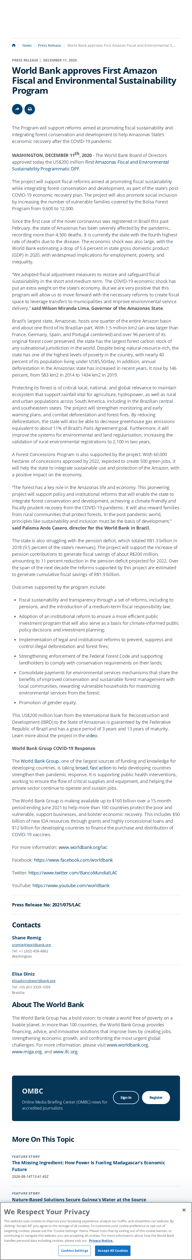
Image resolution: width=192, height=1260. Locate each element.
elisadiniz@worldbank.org (34, 980)
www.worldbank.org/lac (83, 847)
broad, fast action (94, 768)
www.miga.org (27, 1052)
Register (156, 1097)
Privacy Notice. (101, 1240)
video (91, 735)
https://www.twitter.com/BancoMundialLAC (72, 873)
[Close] (184, 1210)
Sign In (126, 1097)
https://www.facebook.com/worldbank (73, 860)
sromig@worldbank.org (31, 944)
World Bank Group (40, 761)
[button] (29, 109)
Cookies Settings (74, 1250)
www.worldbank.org (127, 1045)
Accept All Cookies (113, 1250)
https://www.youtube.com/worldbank (71, 885)
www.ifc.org (65, 1052)
